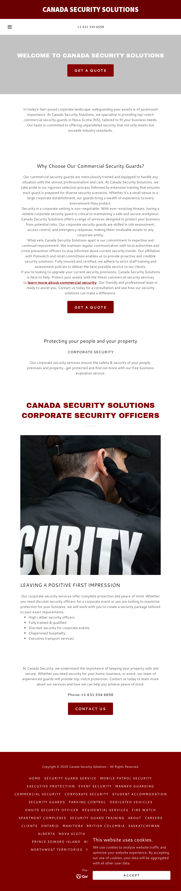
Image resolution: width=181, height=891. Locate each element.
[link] (90, 10)
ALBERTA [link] (46, 834)
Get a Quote (90, 70)
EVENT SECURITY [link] (94, 786)
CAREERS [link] (153, 818)
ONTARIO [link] (50, 826)
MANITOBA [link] (72, 826)
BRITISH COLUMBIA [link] (105, 826)
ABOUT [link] (134, 818)
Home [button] (35, 778)
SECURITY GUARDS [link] (46, 802)
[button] (9, 26)
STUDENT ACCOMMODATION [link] (139, 794)
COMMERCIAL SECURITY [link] (37, 794)
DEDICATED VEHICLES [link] (131, 802)
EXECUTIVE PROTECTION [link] (51, 786)
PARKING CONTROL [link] (87, 802)
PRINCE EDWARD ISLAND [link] (56, 841)
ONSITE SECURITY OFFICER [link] (52, 810)
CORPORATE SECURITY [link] (86, 794)
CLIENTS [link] (29, 826)
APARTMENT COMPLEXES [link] (42, 818)
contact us (90, 708)
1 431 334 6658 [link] (91, 27)
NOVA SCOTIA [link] (71, 834)
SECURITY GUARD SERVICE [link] (70, 778)
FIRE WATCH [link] (144, 810)
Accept (131, 875)
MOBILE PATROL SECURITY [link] (126, 778)
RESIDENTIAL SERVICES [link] (105, 810)
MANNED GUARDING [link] (134, 786)
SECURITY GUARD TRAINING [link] (97, 818)
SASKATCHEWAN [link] (144, 826)
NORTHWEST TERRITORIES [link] (56, 849)
